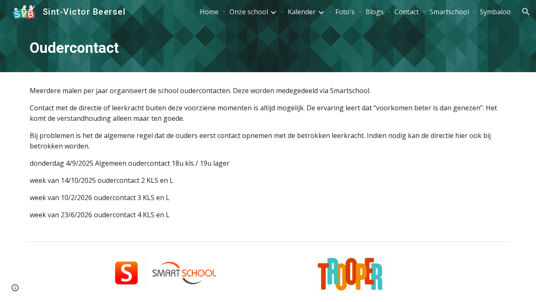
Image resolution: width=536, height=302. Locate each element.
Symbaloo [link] (495, 11)
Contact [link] (406, 11)
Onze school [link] (248, 11)
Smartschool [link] (449, 11)
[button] (526, 12)
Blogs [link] (375, 11)
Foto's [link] (345, 11)
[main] (268, 48)
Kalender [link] (302, 11)
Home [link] (209, 11)
